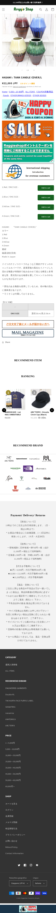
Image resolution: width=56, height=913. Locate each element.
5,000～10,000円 (16, 91)
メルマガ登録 (11, 822)
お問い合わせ (11, 841)
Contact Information (14, 853)
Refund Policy (11, 847)
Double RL (10, 694)
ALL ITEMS (30, 91)
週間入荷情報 (11, 664)
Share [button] (7, 342)
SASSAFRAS (10, 707)
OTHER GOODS (39, 95)
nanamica (9, 713)
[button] (3, 9)
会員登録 (9, 816)
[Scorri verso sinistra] (22, 70)
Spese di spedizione (19, 86)
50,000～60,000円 (13, 780)
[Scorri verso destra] (34, 70)
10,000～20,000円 (13, 755)
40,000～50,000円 (13, 774)
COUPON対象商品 (44, 91)
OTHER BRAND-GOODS (20, 95)
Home (4, 91)
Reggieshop (24, 898)
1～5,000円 (10, 743)
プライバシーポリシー (15, 835)
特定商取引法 (11, 828)
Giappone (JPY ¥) (18, 883)
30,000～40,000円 (13, 767)
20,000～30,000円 (13, 761)
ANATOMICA (10, 719)
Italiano (38, 883)
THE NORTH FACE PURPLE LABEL (19, 700)
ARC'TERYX (10, 725)
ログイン (9, 810)
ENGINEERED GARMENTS (15, 688)
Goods (6, 95)
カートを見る (11, 803)
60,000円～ (10, 786)
